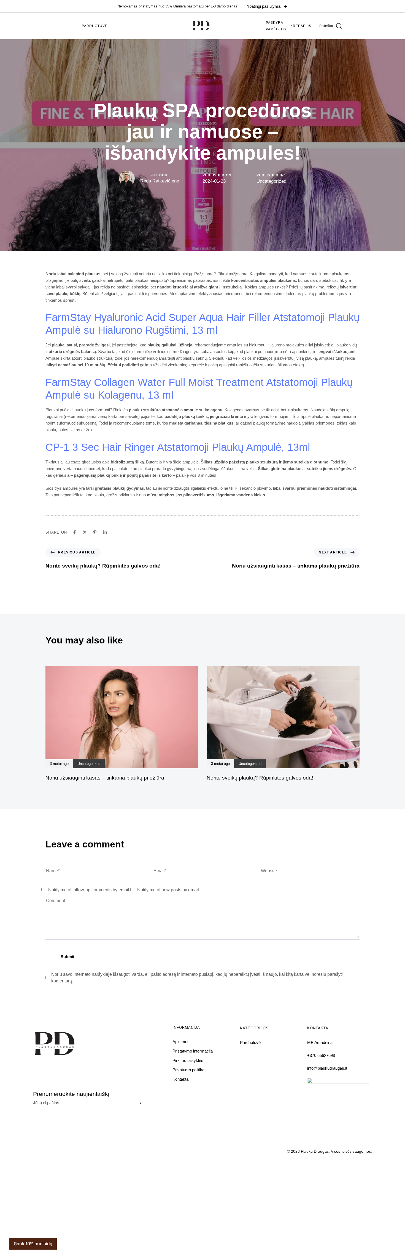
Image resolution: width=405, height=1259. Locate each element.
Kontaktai (180, 1079)
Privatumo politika (188, 1069)
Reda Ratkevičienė (159, 181)
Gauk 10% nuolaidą (33, 1243)
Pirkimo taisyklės (187, 1060)
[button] (330, 26)
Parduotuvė (94, 26)
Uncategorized (271, 181)
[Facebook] (74, 532)
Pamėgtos (276, 29)
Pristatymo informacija (192, 1051)
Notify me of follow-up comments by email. (89, 889)
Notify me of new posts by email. (168, 889)
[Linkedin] (105, 532)
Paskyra (274, 23)
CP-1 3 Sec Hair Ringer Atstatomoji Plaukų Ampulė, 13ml (177, 447)
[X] (85, 532)
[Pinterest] (95, 532)
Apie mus (181, 1041)
